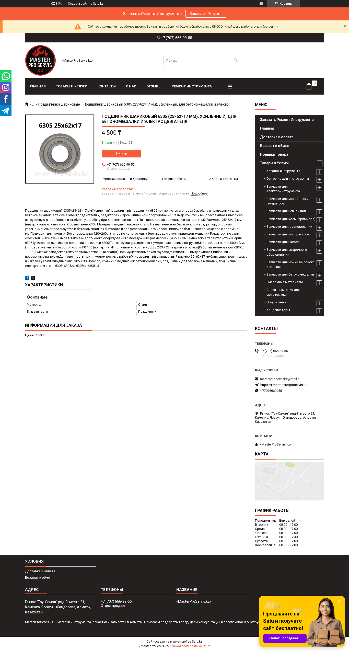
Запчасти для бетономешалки (290, 274)
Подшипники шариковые (59, 104)
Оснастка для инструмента (287, 178)
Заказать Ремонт (206, 13)
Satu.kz (197, 641)
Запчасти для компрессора (288, 234)
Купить (121, 153)
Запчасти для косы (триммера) (291, 219)
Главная (38, 86)
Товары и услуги (71, 86)
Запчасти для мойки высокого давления (290, 264)
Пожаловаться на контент (191, 646)
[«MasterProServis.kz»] (40, 60)
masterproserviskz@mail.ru (280, 379)
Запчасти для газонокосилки (289, 227)
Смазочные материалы (284, 282)
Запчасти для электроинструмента (283, 189)
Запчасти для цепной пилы (287, 211)
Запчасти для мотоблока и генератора (287, 201)
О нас (131, 86)
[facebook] (27, 279)
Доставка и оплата (277, 137)
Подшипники (276, 302)
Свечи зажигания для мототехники (283, 292)
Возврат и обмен (274, 146)
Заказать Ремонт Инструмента (287, 120)
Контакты (107, 86)
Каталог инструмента (283, 171)
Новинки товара (274, 154)
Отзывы (153, 86)
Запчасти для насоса (282, 242)
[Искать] (235, 60)
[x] (33, 279)
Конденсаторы (278, 310)
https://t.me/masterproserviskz (283, 385)
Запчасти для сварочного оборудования (286, 252)
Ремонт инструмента (192, 86)
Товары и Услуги (274, 163)
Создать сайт (77, 3)
